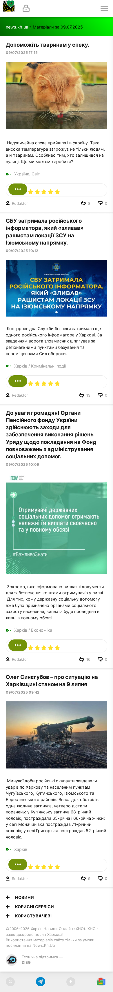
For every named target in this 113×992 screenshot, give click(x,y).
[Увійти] (26, 8)
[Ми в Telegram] (40, 981)
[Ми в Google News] (100, 981)
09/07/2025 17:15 (22, 52)
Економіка (41, 630)
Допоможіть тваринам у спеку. (48, 44)
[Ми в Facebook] (70, 981)
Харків (20, 366)
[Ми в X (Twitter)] (10, 981)
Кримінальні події (48, 366)
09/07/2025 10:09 (22, 464)
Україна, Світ (27, 173)
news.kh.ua (17, 26)
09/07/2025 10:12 (22, 251)
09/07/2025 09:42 (22, 692)
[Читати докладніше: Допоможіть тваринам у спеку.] (17, 189)
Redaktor (20, 203)
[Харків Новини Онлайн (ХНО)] (8, 8)
